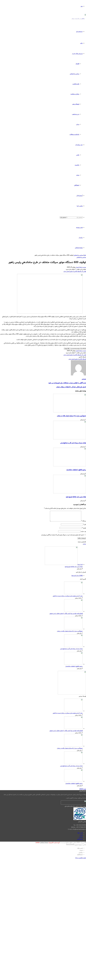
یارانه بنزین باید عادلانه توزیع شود (76, 497)
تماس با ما (80, 206)
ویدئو (78, 175)
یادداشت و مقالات (74, 134)
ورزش (77, 124)
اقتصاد (77, 64)
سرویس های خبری (77, 53)
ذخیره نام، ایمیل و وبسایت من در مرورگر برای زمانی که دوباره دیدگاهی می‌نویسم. (62, 535)
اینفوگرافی (76, 185)
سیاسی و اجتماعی (74, 74)
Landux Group (44, 843)
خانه (81, 43)
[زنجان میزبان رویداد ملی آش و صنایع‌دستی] (69, 439)
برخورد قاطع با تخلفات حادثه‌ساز (76, 470)
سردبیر (84, 267)
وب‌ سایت (83, 531)
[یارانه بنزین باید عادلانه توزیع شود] (69, 493)
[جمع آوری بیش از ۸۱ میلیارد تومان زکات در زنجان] (69, 412)
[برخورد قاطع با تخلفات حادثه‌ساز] (69, 466)
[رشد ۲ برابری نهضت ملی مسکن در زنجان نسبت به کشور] (73, 594)
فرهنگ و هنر (75, 104)
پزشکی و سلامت (75, 94)
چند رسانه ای (79, 145)
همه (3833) (82, 789)
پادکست (77, 165)
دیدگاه (84, 521)
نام (84, 525)
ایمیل (84, 528)
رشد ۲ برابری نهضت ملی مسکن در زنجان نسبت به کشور (68, 596)
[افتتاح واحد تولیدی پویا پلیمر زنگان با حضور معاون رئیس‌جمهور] (73, 611)
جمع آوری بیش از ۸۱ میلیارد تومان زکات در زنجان (71, 416)
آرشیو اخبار (79, 195)
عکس (77, 155)
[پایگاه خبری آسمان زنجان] (79, 19)
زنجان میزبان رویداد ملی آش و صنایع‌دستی (73, 443)
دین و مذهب (75, 114)
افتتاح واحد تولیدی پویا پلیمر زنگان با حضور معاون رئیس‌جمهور (66, 614)
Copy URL (66, 348)
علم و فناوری (76, 84)
